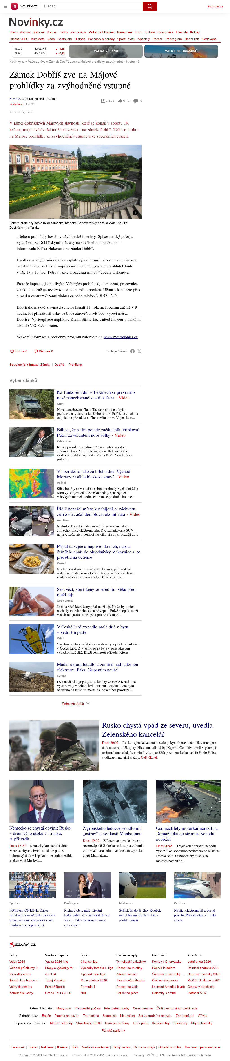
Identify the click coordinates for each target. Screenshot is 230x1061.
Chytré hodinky (201, 1023)
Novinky (14, 98)
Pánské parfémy (113, 1030)
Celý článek (149, 757)
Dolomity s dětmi (164, 993)
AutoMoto (38, 39)
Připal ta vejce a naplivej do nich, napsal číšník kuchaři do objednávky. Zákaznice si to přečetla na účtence (98, 551)
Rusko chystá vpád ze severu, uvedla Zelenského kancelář (157, 729)
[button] (75, 182)
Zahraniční (78, 32)
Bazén (46, 1015)
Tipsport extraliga (93, 974)
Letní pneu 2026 (199, 961)
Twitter (33, 1047)
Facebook (17, 1047)
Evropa (61, 676)
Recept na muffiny (129, 968)
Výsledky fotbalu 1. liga (97, 968)
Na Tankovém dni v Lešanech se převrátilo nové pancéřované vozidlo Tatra (96, 394)
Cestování (65, 39)
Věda (51, 39)
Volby (64, 32)
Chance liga (89, 961)
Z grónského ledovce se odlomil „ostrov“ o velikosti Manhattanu (112, 830)
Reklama (47, 1047)
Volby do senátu (20, 986)
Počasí (157, 39)
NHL (84, 993)
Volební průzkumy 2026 (26, 968)
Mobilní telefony (61, 1023)
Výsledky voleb (20, 974)
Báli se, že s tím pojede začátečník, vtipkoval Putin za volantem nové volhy (98, 432)
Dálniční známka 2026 (203, 968)
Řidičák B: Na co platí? (204, 980)
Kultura (150, 32)
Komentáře (124, 32)
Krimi (138, 32)
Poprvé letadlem (163, 968)
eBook (110, 101)
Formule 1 (88, 986)
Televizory (180, 1023)
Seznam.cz (215, 6)
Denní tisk (192, 39)
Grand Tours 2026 (58, 993)
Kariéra (62, 1047)
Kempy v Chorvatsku (166, 961)
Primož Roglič (55, 986)
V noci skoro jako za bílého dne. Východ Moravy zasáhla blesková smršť (93, 474)
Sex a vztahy (65, 601)
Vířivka (202, 1015)
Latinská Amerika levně (168, 986)
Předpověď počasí (88, 1008)
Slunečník (110, 1015)
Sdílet (126, 101)
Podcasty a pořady (101, 39)
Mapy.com (63, 1008)
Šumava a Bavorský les (168, 974)
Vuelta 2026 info (56, 961)
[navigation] (5, 6)
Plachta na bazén (67, 1015)
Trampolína (91, 1015)
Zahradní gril (185, 1015)
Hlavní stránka (19, 32)
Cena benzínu (143, 1008)
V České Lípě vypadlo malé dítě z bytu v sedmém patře (92, 629)
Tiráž (74, 1047)
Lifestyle (182, 32)
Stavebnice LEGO (89, 1023)
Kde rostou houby (116, 1008)
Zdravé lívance (126, 974)
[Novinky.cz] (36, 23)
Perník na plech (127, 993)
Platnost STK (197, 993)
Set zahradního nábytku (155, 1015)
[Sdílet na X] (139, 351)
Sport (121, 39)
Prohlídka (75, 364)
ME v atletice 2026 (94, 980)
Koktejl (195, 32)
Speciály (144, 39)
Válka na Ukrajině (101, 32)
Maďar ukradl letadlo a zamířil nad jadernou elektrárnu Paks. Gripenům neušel (97, 667)
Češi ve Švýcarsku (165, 980)
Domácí (52, 32)
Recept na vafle (127, 986)
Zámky (45, 364)
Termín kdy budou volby (26, 980)
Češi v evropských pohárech (177, 1008)
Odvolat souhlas (169, 1047)
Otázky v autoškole (201, 986)
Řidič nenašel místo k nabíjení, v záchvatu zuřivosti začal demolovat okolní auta (96, 511)
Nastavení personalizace (202, 1047)
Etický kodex (121, 1047)
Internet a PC (18, 39)
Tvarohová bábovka (130, 980)
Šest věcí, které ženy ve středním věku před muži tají (96, 592)
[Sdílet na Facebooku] (132, 351)
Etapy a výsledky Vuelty (61, 968)
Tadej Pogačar (55, 980)
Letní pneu (140, 1023)
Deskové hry (161, 1023)
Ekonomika (165, 32)
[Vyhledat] (150, 6)
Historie (80, 39)
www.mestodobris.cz (121, 336)
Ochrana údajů (144, 1047)
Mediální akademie (95, 1047)
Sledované (209, 39)
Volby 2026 (17, 961)
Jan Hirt (50, 974)
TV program (173, 39)
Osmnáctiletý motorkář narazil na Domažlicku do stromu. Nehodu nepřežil (187, 833)
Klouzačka (127, 1015)
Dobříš (59, 364)
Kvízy (131, 39)
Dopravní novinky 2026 (204, 974)
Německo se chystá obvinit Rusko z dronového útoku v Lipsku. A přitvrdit (40, 833)
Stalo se (38, 32)
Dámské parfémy (117, 1023)
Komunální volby (21, 993)
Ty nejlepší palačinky (131, 961)
